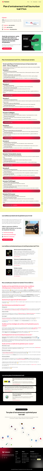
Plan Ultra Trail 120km (25, 459)
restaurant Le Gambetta (6, 318)
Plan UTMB (23, 462)
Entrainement (35, 1)
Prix (31, 1)
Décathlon (34, 328)
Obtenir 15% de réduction (7, 239)
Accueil (16, 453)
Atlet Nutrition (37, 347)
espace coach (33, 364)
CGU (16, 459)
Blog (16, 456)
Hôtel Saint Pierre (8, 309)
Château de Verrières (24, 308)
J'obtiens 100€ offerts (7, 48)
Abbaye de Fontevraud (31, 313)
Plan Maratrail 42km (25, 453)
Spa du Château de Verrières (8, 352)
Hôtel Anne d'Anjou (16, 309)
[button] (28, 1)
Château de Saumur (21, 313)
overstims (35, 327)
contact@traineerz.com (34, 453)
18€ (16, 301)
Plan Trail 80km (24, 456)
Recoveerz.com (17, 462)
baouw (39, 327)
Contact (39, 1)
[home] (6, 2)
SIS (25, 328)
